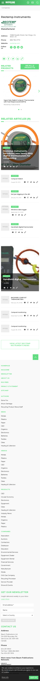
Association (5, 536)
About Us (5, 378)
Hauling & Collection (8, 446)
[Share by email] (4, 59)
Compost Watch (17, 179)
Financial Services (7, 562)
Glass (3, 442)
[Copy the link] (22, 59)
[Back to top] (35, 357)
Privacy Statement (9, 386)
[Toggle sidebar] (3, 2)
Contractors (5, 542)
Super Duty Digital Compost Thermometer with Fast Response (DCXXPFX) (19, 101)
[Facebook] (11, 47)
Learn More (5, 599)
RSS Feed (5, 382)
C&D (2, 426)
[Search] (37, 2)
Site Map (4, 390)
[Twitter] (14, 47)
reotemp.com (15, 43)
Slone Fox (4, 400)
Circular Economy (7, 497)
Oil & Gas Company (8, 575)
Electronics (5, 432)
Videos (4, 450)
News (3, 412)
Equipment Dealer (7, 555)
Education (4, 549)
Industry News (6, 513)
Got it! (33, 678)
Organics (6, 147)
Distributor (5, 545)
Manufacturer (6, 569)
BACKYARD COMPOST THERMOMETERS (19, 298)
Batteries (4, 436)
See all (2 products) (30, 67)
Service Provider (7, 582)
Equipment (5, 503)
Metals (3, 416)
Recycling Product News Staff (12, 407)
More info (5, 677)
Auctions (4, 539)
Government (5, 565)
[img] (5, 178)
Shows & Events (7, 585)
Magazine (5, 370)
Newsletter (6, 374)
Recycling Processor (8, 578)
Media (3, 572)
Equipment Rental (7, 559)
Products (5, 489)
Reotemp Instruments (12, 105)
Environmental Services (9, 552)
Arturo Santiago (6, 403)
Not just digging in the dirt (20, 194)
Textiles (3, 439)
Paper (3, 423)
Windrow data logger (19, 210)
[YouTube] (21, 47)
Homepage (5, 366)
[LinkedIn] (18, 47)
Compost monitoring (18, 312)
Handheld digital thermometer (22, 227)
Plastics (3, 419)
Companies (6, 8)
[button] (39, 91)
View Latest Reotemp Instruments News (20, 344)
